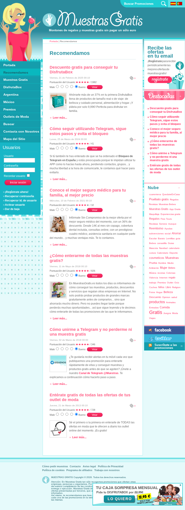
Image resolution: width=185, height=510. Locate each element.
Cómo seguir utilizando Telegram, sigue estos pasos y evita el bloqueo (88, 131)
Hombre (162, 263)
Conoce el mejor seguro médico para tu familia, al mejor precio (88, 192)
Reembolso (156, 228)
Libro (168, 287)
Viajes (152, 318)
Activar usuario (15, 204)
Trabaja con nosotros (107, 470)
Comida (165, 307)
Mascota (153, 248)
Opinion (166, 297)
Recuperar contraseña (19, 196)
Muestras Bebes (167, 204)
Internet (163, 277)
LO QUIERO (120, 499)
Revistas (153, 224)
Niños (161, 287)
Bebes (152, 243)
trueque (172, 224)
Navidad (163, 248)
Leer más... (60, 117)
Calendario (162, 253)
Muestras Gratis (158, 209)
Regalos (154, 218)
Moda (175, 313)
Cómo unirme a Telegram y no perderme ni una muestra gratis (166, 157)
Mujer (163, 267)
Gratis (155, 312)
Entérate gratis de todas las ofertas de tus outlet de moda (165, 169)
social (168, 233)
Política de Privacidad (110, 466)
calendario (174, 248)
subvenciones (156, 233)
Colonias (170, 273)
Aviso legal (89, 466)
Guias (171, 243)
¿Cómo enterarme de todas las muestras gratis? (163, 145)
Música (152, 273)
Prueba (153, 263)
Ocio (176, 282)
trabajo (152, 282)
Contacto (75, 466)
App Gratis (174, 209)
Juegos (167, 313)
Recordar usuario (15, 176)
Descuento (155, 297)
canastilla (162, 243)
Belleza (168, 292)
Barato (161, 238)
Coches (153, 287)
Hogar (159, 292)
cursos (152, 253)
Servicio (163, 224)
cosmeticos (156, 258)
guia (178, 238)
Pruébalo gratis (159, 199)
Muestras (172, 258)
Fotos (152, 292)
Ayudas (168, 228)
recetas (161, 273)
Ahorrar (176, 233)
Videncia (153, 277)
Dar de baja (12, 209)
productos (157, 302)
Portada (54, 41)
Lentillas (170, 238)
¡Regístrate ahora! (16, 192)
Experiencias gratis (170, 214)
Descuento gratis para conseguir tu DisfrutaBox (166, 110)
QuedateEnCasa (171, 194)
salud (174, 297)
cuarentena (155, 194)
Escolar (153, 238)
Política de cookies (53, 470)
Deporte (173, 253)
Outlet (170, 282)
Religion (176, 287)
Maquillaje (154, 214)
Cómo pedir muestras (55, 466)
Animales (171, 302)
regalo (172, 277)
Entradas (154, 307)
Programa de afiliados (79, 470)
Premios (161, 282)
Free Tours (166, 219)
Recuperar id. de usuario (21, 200)
